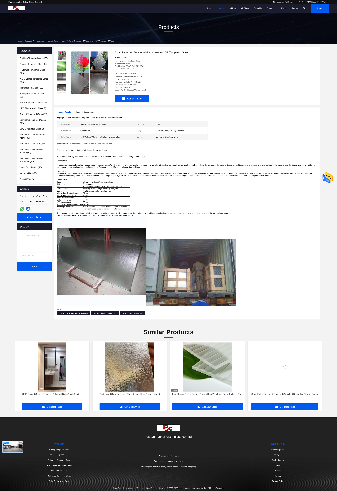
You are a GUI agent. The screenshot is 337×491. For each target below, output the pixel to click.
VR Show (245, 8)
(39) (32, 136)
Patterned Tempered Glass (47, 41)
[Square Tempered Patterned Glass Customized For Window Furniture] (285, 367)
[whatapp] (22, 208)
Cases (278, 471)
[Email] (28, 208)
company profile (277, 449)
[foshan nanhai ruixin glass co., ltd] (16, 8)
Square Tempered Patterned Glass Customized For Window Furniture (284, 394)
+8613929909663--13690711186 (315, 2)
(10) (33, 102)
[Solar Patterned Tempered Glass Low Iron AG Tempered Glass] (89, 73)
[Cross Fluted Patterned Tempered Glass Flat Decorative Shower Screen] (207, 367)
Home (209, 8)
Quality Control (278, 460)
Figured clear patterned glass (105, 313)
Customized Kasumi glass (132, 313)
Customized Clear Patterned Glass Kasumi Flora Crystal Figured (52, 394)
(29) (32, 129)
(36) (33, 64)
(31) (32, 144)
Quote (319, 8)
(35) (33, 114)
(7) (33, 108)
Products (221, 8)
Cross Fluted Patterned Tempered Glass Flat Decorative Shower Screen (207, 394)
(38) (32, 71)
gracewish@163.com (284, 2)
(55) (34, 58)
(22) (34, 80)
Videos (233, 8)
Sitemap (277, 476)
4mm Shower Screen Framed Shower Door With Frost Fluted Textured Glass (129, 394)
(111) (31, 88)
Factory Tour (278, 455)
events (284, 8)
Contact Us (271, 8)
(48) (31, 167)
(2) (28, 173)
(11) (33, 95)
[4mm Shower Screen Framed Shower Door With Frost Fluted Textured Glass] (130, 367)
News (278, 465)
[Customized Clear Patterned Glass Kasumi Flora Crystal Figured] (52, 367)
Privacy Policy (278, 481)
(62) (33, 121)
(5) (27, 179)
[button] (19, 373)
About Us (258, 8)
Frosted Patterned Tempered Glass (73, 313)
